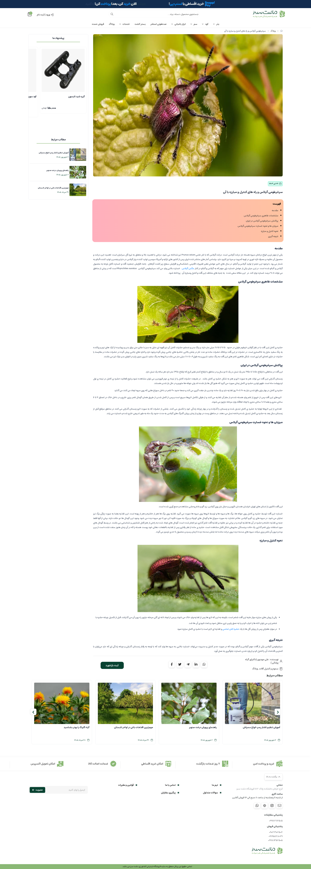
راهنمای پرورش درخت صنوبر (57, 170)
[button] (278, 712)
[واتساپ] (257, 805)
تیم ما (215, 785)
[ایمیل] (279, 805)
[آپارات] (264, 805)
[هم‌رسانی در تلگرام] (188, 664)
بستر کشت (140, 24)
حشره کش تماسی (230, 629)
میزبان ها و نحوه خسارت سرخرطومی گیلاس (258, 226)
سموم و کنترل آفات (268, 669)
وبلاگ (112, 24)
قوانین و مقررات (126, 785)
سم (195, 24)
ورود (48, 15)
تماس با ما (170, 785)
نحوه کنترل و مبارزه (269, 231)
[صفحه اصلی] (281, 31)
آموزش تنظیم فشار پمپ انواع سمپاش (54, 152)
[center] (112, 14)
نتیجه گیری (273, 236)
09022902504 (276, 832)
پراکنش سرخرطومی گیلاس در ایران (262, 221)
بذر (217, 24)
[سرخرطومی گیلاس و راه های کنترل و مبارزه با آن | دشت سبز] (267, 851)
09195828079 (276, 836)
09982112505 (276, 821)
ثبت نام (40, 15)
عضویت (39, 790)
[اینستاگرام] (272, 805)
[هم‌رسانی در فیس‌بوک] (171, 664)
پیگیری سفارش (168, 792)
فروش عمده (98, 24)
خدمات (126, 24)
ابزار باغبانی (180, 24)
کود (206, 24)
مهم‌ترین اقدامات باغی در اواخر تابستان (53, 187)
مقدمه (275, 210)
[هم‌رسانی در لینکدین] (196, 664)
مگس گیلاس (187, 268)
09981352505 (275, 840)
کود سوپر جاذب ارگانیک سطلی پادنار (68, 96)
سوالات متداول (210, 792)
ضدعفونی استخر (158, 24)
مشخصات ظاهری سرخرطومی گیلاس (261, 216)
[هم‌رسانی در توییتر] (180, 664)
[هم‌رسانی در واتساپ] (204, 664)
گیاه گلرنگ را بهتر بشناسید (76, 727)
